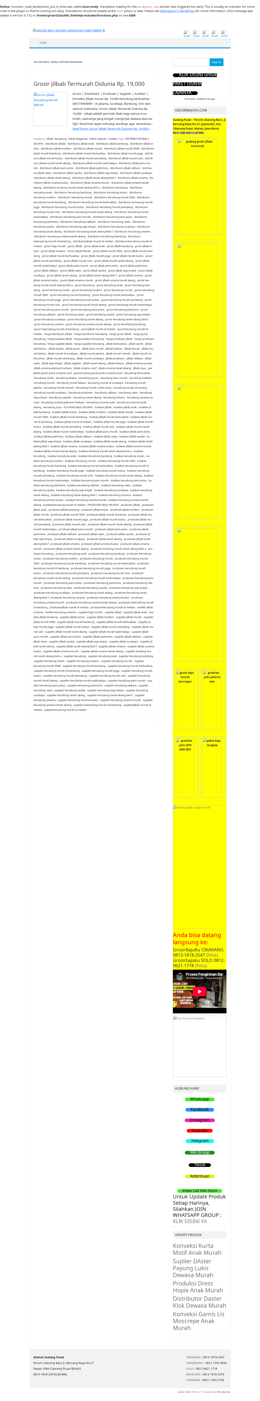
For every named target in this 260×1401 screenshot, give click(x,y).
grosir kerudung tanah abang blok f (126, 319)
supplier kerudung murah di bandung (57, 671)
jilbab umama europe (139, 363)
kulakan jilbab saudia (132, 436)
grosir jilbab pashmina (133, 265)
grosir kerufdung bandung (129, 324)
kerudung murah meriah (59, 387)
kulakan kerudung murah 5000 (116, 461)
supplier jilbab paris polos (65, 636)
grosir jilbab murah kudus (128, 256)
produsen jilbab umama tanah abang (66, 549)
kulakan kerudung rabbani (83, 485)
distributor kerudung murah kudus (62, 207)
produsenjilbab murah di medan (69, 607)
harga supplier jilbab (60, 344)
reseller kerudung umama (60, 612)
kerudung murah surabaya (50, 392)
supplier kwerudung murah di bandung (97, 705)
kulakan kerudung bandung (95, 456)
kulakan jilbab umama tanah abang (55, 451)
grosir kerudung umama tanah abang (88, 324)
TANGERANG (194, 1363)
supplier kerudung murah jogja (100, 671)
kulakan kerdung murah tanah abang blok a (105, 451)
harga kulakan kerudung (89, 339)
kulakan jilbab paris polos (135, 431)
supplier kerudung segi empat (105, 690)
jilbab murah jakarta (92, 353)
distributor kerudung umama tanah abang (60, 236)
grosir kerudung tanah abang (85, 319)
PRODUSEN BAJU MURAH (103, 505)
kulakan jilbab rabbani (78, 436)
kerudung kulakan (140, 378)
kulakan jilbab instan (64, 412)
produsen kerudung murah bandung (63, 563)
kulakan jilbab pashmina (48, 436)
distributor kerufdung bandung (107, 236)
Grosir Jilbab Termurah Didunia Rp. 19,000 (89, 83)
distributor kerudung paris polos (112, 217)
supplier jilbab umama (112, 646)
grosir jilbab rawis (70, 270)
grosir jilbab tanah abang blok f (98, 275)
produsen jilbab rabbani (62, 534)
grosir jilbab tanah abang (62, 275)
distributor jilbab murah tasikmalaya (95, 163)
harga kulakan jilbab (60, 339)
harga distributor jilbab (58, 334)
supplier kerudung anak (102, 656)
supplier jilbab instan (72, 617)
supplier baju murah (90, 612)
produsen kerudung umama (68, 597)
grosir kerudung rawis (70, 314)
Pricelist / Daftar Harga (200, 99)
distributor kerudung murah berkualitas (92, 202)
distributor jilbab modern (56, 148)
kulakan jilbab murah (120, 412)
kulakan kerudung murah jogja (65, 470)
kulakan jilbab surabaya (77, 441)
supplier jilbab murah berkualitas (116, 622)
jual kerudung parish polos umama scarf (98, 373)
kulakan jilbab (103, 407)
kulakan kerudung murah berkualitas (90, 466)
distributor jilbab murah (87, 148)
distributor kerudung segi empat (76, 226)
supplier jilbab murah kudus (72, 627)
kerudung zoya (52, 407)
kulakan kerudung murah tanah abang (118, 475)
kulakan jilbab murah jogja (110, 422)
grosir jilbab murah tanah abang (113, 261)
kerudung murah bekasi (71, 383)
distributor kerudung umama (132, 231)
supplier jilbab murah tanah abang (66, 631)
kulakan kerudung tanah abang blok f (73, 495)
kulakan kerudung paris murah (90, 480)
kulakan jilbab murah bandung (68, 417)
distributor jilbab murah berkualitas (84, 153)
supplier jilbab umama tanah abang (102, 651)
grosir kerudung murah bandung (70, 295)
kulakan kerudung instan (129, 456)
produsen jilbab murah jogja (71, 519)
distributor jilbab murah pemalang (85, 158)
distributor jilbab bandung (112, 143)
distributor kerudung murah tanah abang (87, 212)
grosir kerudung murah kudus (81, 300)
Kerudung (60, 139)
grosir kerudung (84, 285)
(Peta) (212, 955)
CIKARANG (193, 1357)
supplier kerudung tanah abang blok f (110, 695)
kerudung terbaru (114, 397)
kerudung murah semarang (130, 387)
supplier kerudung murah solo (107, 675)
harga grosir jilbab (120, 334)
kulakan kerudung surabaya (111, 490)
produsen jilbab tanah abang (104, 539)
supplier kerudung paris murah (126, 680)
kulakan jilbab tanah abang (110, 441)
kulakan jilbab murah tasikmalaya (63, 431)
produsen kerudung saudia (90, 588)
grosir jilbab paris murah (73, 265)
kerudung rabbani (106, 392)
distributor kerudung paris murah (70, 217)
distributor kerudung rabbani (78, 222)
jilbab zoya (139, 368)
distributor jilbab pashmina (92, 168)
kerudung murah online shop (93, 387)
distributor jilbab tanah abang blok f (94, 178)
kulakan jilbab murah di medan (73, 422)
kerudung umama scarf (101, 402)
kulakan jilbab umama (64, 446)
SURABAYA (193, 1380)
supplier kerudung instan (49, 661)
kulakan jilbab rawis (105, 436)
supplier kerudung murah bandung (84, 666)
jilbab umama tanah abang (115, 368)
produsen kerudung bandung (107, 553)
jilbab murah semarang (61, 358)
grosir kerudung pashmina (122, 309)
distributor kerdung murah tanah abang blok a (71, 187)
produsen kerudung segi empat (128, 588)
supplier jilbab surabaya (123, 641)
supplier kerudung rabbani (120, 685)
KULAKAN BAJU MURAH (78, 407)
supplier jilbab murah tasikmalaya (109, 631)
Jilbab (49, 139)
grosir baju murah (55, 246)
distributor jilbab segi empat (101, 173)
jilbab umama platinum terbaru (53, 368)
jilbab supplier (72, 363)
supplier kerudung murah (116, 661)
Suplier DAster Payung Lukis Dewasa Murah (193, 1268)
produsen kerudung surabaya (52, 592)
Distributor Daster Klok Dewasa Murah (199, 1302)
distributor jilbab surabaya (136, 173)
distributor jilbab (55, 143)
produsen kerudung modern (60, 558)
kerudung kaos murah (113, 378)
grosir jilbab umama (131, 275)
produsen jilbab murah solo (69, 524)
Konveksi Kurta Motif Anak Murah (197, 1249)
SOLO (190, 1368)
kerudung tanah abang (87, 397)
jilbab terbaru (116, 363)
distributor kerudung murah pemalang (109, 207)
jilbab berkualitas (116, 344)
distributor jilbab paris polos (57, 168)
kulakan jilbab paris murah (102, 431)
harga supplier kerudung (89, 344)
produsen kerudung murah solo (110, 573)
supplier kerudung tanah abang (66, 695)
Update (112, 139)
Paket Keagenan (78, 139)
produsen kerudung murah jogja (90, 568)
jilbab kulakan (114, 348)
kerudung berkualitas (137, 373)
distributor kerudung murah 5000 (114, 197)
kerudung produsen (80, 392)
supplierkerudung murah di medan (65, 710)
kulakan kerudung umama (115, 495)
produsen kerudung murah (96, 558)
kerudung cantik (44, 378)
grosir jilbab (75, 246)
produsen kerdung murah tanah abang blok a (118, 549)
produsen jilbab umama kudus (99, 544)
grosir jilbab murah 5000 (107, 251)
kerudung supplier (60, 397)
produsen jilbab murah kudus (108, 519)
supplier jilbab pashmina (97, 636)
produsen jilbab (130, 505)
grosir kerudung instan (56, 290)
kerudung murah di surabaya (105, 383)
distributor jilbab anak (80, 143)
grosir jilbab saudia (94, 270)
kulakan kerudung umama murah (86, 500)
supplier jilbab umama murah (61, 651)
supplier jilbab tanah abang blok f (76, 646)
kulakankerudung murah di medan (64, 505)
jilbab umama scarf (85, 368)
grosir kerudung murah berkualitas (113, 295)
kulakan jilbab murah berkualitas (109, 417)
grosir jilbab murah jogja (95, 256)
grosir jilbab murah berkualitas (60, 256)
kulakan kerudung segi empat (74, 490)
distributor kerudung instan (110, 192)
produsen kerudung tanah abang (92, 592)
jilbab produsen (115, 358)
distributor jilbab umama (133, 178)
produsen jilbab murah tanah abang (109, 524)
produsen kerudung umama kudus (108, 597)
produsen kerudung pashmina (102, 583)
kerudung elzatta (66, 378)
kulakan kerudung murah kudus (105, 470)
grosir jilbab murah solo (78, 261)
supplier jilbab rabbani (127, 636)
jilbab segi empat (52, 363)
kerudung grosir (88, 378)
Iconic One (184, 1392)
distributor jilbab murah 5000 (121, 148)
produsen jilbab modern (125, 509)
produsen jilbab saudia (120, 534)
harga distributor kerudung (90, 334)
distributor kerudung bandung (72, 192)
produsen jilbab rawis (91, 534)
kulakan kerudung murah (80, 461)
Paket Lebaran (98, 139)
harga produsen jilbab (119, 339)
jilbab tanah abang (94, 363)
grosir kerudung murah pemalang (122, 300)
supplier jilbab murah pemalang (110, 627)
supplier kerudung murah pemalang (65, 675)
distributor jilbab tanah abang (52, 178)
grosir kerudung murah (118, 290)
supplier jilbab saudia (61, 641)
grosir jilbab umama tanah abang (115, 280)
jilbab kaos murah (93, 348)
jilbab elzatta (56, 348)
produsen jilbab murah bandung (106, 514)
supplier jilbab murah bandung (75, 622)
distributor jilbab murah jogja (125, 153)
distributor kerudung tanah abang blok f (88, 231)
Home (43, 43)
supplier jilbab (113, 612)
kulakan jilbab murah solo (98, 426)
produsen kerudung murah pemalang (66, 573)
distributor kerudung (115, 187)
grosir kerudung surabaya (49, 319)
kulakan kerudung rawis (115, 485)
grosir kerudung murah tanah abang (84, 304)
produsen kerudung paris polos (63, 583)
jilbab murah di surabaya (63, 353)
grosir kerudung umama (49, 324)
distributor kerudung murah (75, 197)
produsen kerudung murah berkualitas (111, 563)
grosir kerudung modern (87, 290)
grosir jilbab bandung (120, 246)
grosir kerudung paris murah (51, 309)
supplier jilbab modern (100, 617)
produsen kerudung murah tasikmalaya (96, 578)
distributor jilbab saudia (67, 173)
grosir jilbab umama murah (76, 280)
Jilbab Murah (132, 348)
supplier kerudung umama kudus (77, 700)
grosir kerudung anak (109, 285)
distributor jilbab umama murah (89, 182)
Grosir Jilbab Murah (79, 251)
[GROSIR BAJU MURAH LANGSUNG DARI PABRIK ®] (69, 30)
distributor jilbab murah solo (125, 158)
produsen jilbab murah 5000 (68, 514)
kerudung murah (44, 383)
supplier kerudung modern (82, 661)
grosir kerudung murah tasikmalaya (130, 304)
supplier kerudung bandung (136, 656)
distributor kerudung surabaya (116, 226)
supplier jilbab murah (129, 617)
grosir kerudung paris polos (87, 309)
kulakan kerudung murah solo (74, 475)
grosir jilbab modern (53, 251)
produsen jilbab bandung (64, 509)
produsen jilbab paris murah (76, 529)
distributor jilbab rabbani (125, 168)
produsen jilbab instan (94, 509)
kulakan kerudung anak (62, 456)
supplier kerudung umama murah (120, 700)
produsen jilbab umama (65, 544)
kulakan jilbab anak (125, 407)
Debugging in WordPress (177, 11)
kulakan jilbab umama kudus (96, 446)
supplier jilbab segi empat (91, 641)
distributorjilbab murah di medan (93, 241)
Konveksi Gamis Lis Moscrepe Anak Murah (198, 1321)
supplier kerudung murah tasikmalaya (83, 680)
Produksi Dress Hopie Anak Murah (198, 1286)
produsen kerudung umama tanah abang (91, 602)
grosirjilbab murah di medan (98, 329)
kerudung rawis (128, 392)
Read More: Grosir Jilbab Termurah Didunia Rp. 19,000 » (111, 129)
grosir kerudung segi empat (133, 314)
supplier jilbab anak (135, 612)
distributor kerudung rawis (114, 222)
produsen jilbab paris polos (111, 529)
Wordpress (223, 1392)
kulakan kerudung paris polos (129, 480)
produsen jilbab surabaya (69, 539)
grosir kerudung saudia (100, 314)
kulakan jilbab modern (92, 412)
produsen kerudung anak (71, 553)
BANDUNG (193, 1374)
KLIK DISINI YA (190, 1221)
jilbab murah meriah (118, 353)
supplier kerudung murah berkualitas (130, 666)
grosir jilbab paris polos (104, 265)
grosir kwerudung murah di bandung (56, 329)
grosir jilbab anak (94, 246)
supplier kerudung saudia (69, 690)
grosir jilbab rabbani (46, 270)
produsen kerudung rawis (56, 588)
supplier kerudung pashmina (84, 685)
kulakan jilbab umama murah (133, 446)
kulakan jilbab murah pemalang (62, 426)
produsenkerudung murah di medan (113, 607)
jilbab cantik (136, 344)
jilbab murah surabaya (90, 358)
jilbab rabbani (135, 358)
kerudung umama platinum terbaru (62, 402)
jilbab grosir (73, 348)
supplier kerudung (75, 656)
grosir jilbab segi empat (122, 270)
